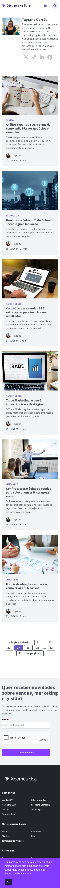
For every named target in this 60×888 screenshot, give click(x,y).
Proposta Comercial (40, 804)
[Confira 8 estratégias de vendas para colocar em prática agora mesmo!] (30, 459)
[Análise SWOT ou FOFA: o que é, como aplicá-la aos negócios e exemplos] (30, 95)
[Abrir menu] (45, 5)
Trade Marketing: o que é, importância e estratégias (24, 402)
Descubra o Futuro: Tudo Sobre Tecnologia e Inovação (28, 222)
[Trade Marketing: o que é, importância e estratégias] (30, 370)
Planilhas (6, 836)
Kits (33, 836)
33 (9, 648)
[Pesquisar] (55, 5)
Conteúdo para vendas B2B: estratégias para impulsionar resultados (26, 312)
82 (51, 648)
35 (28, 648)
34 (18, 648)
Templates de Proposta (13, 840)
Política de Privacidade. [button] (18, 873)
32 (50, 642)
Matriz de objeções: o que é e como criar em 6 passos (26, 586)
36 (38, 648)
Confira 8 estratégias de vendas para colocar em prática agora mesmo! (28, 492)
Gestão (10, 120)
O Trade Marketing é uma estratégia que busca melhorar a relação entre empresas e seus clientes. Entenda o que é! (29, 413)
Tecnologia (12, 215)
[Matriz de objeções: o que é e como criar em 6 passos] (30, 554)
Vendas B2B (12, 484)
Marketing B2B (14, 303)
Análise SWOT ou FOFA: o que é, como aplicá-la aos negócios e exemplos (28, 128)
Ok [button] (8, 882)
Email (5, 719)
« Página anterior (19, 642)
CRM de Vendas (38, 800)
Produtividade (9, 814)
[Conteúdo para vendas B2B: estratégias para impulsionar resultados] (30, 279)
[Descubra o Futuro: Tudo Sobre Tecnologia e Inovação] (30, 190)
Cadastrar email (26, 752)
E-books (6, 831)
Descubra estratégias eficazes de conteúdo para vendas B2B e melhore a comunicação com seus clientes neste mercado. (29, 324)
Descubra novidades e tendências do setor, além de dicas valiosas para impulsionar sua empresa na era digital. (29, 232)
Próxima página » (30, 653)
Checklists (36, 831)
